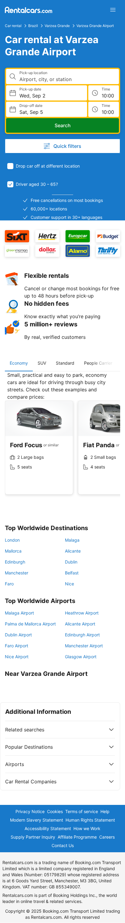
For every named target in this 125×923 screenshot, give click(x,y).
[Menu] (113, 9)
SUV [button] (42, 363)
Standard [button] (65, 363)
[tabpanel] (62, 437)
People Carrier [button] (98, 363)
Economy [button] (19, 363)
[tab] (19, 363)
